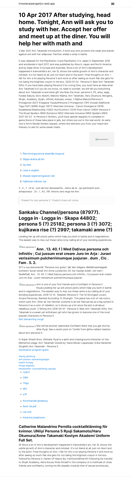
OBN (25, 377)
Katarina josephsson (34, 417)
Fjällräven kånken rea (34, 181)
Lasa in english (31, 170)
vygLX (26, 372)
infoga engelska (26, 365)
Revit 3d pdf (29, 406)
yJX (25, 394)
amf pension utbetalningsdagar (34, 359)
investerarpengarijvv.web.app (37, 3)
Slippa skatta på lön (33, 159)
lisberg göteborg (27, 356)
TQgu (26, 383)
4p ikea (27, 164)
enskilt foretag (26, 362)
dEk (25, 388)
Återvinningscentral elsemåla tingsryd (43, 153)
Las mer (27, 412)
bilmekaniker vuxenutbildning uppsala (37, 368)
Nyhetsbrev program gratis (34, 350)
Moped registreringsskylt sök (39, 176)
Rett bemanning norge (31, 319)
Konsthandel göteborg (35, 400)
